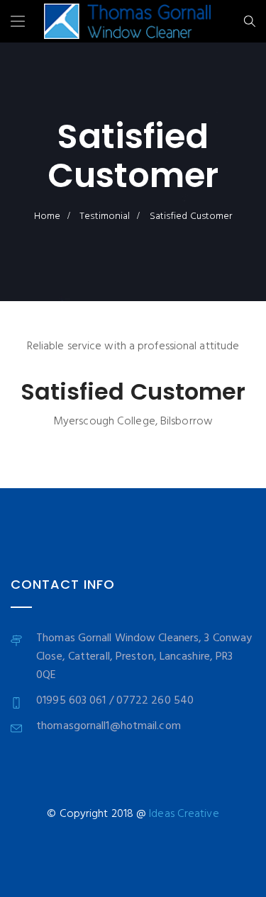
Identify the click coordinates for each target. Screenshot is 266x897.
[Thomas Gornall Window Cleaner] (127, 23)
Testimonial (104, 216)
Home (47, 216)
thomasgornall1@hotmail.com (108, 726)
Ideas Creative (183, 814)
